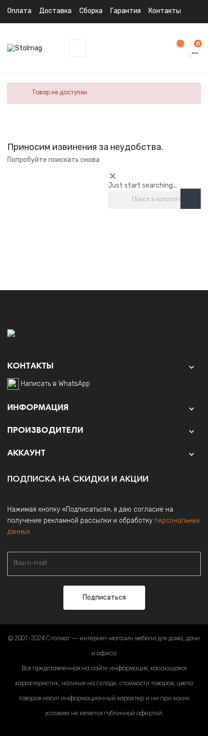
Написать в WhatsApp (55, 384)
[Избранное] (175, 48)
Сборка (91, 11)
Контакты (165, 11)
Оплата (19, 11)
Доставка (55, 11)
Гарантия (125, 11)
